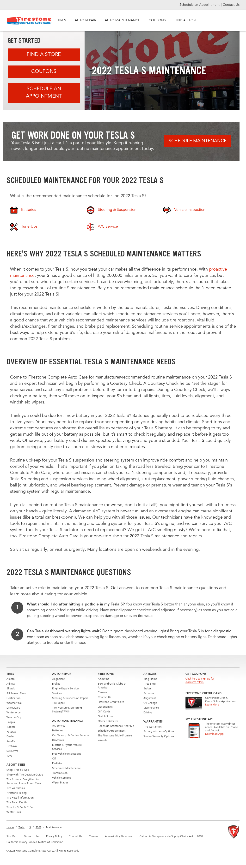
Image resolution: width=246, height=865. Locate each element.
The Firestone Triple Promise (115, 736)
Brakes (56, 684)
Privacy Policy (54, 836)
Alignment (58, 679)
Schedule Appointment (111, 731)
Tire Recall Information (20, 798)
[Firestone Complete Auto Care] (29, 20)
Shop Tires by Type (17, 770)
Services (57, 693)
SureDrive (12, 751)
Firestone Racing (16, 793)
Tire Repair (58, 703)
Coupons (43, 71)
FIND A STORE (185, 20)
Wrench (102, 740)
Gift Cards (104, 712)
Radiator (57, 763)
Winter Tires (13, 812)
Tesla (21, 827)
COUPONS (157, 20)
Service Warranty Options (158, 736)
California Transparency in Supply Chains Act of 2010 (171, 836)
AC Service (58, 726)
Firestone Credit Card (111, 702)
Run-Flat (11, 741)
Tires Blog (149, 684)
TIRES (61, 20)
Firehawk (11, 746)
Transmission (60, 773)
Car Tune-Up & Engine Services (70, 735)
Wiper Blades (60, 783)
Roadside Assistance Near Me (116, 726)
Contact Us (231, 4)
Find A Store (44, 54)
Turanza (11, 727)
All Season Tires (16, 693)
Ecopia (10, 722)
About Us (103, 679)
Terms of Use (31, 836)
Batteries (57, 730)
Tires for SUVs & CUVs (19, 807)
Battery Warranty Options (158, 731)
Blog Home (150, 679)
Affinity (10, 684)
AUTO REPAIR (85, 20)
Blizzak (10, 688)
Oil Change (150, 703)
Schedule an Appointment (200, 4)
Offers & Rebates (108, 721)
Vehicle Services (61, 778)
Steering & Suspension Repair (70, 698)
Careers (102, 692)
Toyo (9, 756)
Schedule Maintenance (198, 141)
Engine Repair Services (66, 688)
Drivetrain (58, 740)
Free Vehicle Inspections (66, 754)
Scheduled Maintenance (66, 768)
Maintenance (151, 708)
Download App (214, 734)
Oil (54, 759)
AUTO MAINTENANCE (122, 20)
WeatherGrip (14, 717)
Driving (147, 712)
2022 (38, 827)
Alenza (10, 679)
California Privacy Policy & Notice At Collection (34, 842)
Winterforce (13, 712)
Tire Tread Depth (16, 802)
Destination (13, 698)
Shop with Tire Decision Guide (24, 775)
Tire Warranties (15, 788)
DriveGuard (13, 708)
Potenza (11, 732)
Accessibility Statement (119, 836)
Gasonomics (105, 707)
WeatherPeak (14, 703)
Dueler (10, 736)
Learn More (212, 705)
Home (10, 827)
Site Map (11, 836)
